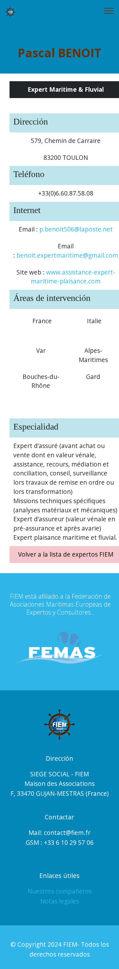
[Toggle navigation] (109, 10)
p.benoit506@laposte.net (76, 229)
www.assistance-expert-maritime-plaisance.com (73, 277)
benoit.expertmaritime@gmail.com (67, 255)
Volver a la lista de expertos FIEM (65, 554)
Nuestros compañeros (60, 891)
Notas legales (59, 901)
